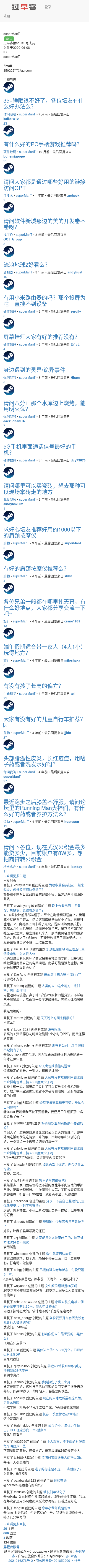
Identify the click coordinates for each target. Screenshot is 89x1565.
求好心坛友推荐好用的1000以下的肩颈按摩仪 (42, 532)
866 (6, 1533)
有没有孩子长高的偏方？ (33, 686)
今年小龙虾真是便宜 (56, 1507)
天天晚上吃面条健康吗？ (58, 1017)
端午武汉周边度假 (59, 1253)
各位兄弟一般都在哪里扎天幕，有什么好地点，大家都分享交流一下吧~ (44, 607)
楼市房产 (9, 866)
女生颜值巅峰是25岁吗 (61, 1285)
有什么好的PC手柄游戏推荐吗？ (42, 144)
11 (5, 871)
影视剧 (8, 272)
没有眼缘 (54, 1029)
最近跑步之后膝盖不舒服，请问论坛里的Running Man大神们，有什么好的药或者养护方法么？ (44, 808)
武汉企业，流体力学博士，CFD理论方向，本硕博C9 (41, 1427)
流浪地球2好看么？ (26, 264)
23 (5, 123)
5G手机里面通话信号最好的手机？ (39, 449)
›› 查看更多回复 (14, 1523)
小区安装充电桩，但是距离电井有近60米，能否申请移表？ (43, 1304)
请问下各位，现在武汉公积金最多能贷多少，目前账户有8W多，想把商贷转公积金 (44, 853)
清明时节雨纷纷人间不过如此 (62, 1457)
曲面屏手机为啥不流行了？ (63, 974)
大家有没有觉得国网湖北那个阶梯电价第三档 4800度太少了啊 (43, 1079)
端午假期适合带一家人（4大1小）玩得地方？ (43, 649)
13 (5, 625)
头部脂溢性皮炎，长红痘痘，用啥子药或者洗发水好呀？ (44, 761)
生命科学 (9, 693)
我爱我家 (9, 499)
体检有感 (60, 1480)
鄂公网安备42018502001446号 (58, 1560)
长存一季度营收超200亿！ (61, 1414)
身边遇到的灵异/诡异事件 (34, 369)
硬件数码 (9, 151)
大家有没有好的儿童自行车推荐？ (44, 719)
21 (5, 160)
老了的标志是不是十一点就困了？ (59, 1469)
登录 (48, 6)
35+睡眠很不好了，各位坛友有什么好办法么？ (43, 103)
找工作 (8, 234)
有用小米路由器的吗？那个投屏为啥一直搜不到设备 (44, 300)
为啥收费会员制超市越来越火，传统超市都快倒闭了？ (43, 887)
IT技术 (8, 195)
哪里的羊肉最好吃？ (53, 1180)
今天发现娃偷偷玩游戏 (55, 1065)
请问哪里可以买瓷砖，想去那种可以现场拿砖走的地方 (44, 488)
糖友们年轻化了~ (55, 1491)
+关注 (9, 38)
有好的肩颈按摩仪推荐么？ (36, 568)
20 (5, 1528)
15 (5, 826)
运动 (6, 821)
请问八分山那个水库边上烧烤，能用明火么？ (44, 406)
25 (5, 698)
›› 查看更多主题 (14, 875)
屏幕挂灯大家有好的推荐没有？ (41, 337)
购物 (6, 543)
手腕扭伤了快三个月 (56, 1382)
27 (5, 737)
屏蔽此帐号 (11, 1546)
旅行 (6, 621)
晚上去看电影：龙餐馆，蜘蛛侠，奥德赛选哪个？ (42, 907)
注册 (7, 16)
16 (5, 276)
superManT (27, 114)
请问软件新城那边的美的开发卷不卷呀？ (44, 224)
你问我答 (9, 114)
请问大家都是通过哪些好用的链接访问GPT (44, 184)
